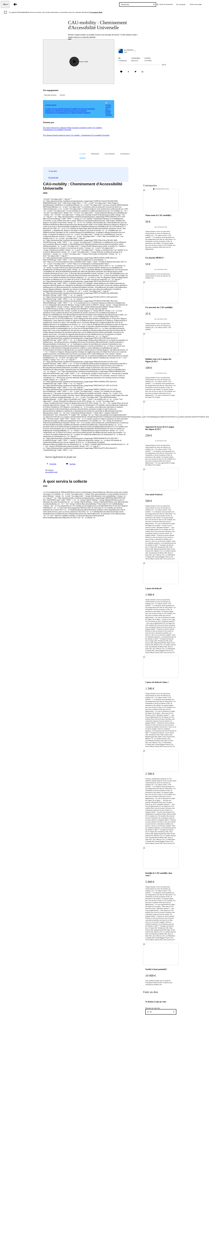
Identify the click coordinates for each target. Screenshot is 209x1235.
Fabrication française (50, 95)
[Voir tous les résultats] (154, 4)
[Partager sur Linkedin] (142, 71)
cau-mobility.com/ (51, 472)
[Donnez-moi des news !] (121, 71)
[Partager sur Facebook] (128, 71)
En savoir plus (53, 177)
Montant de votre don (152, 1008)
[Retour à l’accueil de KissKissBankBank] (13, 4)
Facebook (53, 464)
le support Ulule (96, 12)
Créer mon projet (196, 4)
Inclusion (62, 95)
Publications (95, 154)
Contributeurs (125, 154)
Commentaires (110, 154)
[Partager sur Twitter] (135, 71)
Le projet (82, 154)
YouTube (72, 464)
